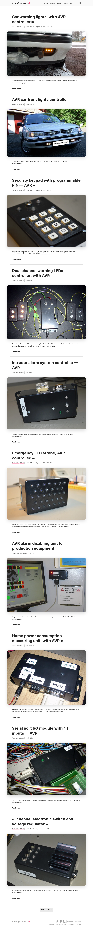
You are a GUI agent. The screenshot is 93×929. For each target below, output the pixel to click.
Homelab (52, 3)
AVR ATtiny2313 (18, 27)
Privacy (78, 924)
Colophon (78, 922)
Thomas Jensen (60, 924)
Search (59, 3)
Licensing (71, 924)
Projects (45, 3)
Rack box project (18, 372)
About (66, 3)
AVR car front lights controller (40, 99)
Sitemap (70, 922)
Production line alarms (19, 553)
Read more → (17, 88)
